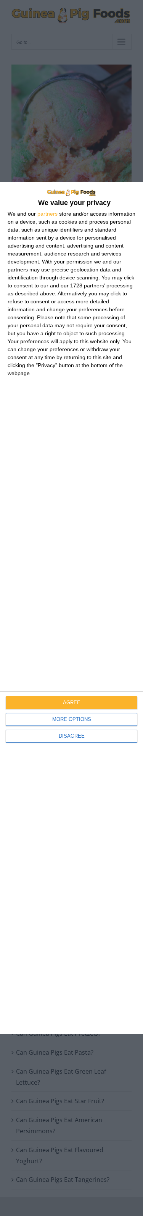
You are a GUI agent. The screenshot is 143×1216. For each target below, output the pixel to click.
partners (47, 213)
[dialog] (71, 607)
